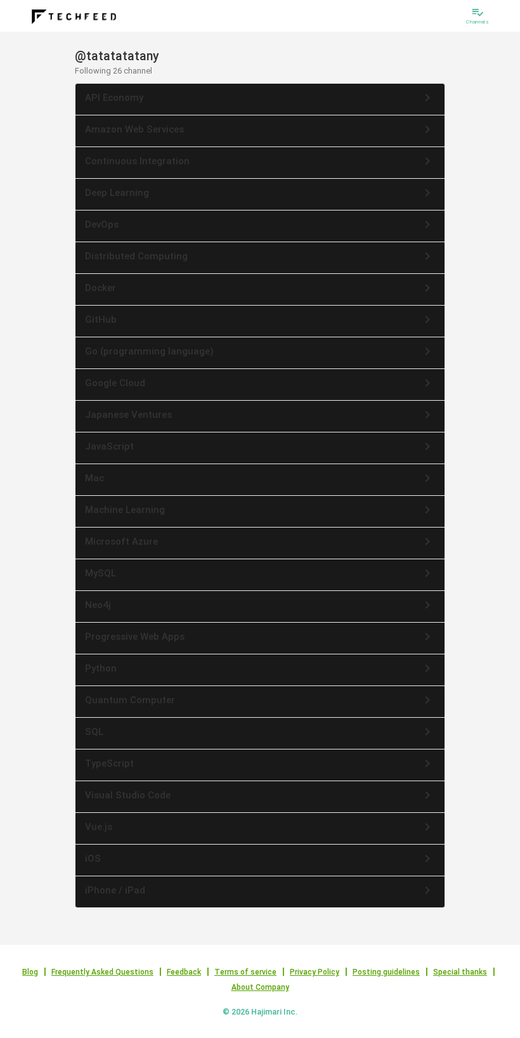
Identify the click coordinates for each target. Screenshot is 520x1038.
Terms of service (245, 972)
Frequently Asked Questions (102, 972)
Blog (30, 972)
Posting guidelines (386, 972)
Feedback (184, 972)
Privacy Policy (314, 972)
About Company (260, 987)
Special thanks (460, 972)
